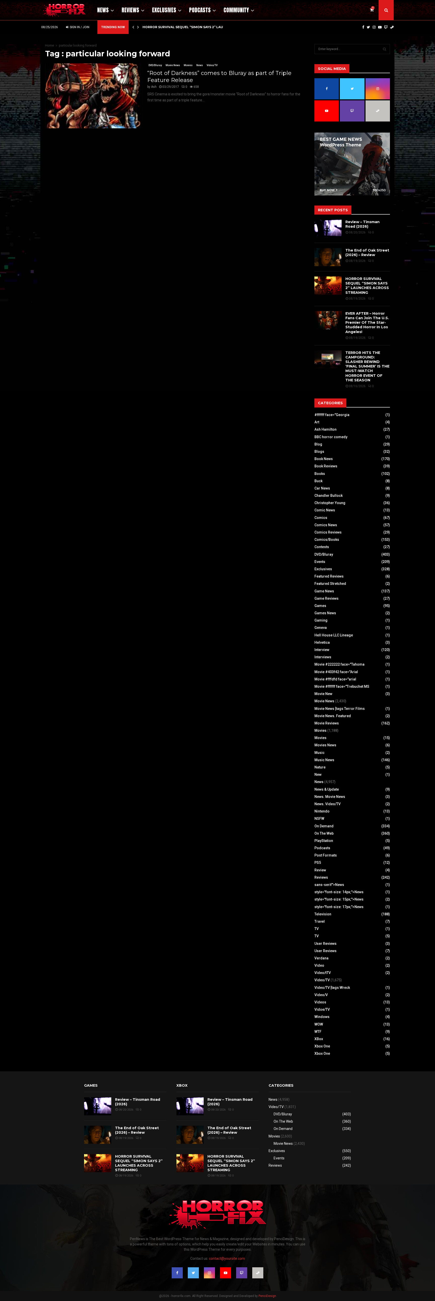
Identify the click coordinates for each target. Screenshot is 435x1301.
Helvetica (322, 642)
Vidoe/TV (322, 1009)
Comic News (324, 510)
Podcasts (200, 10)
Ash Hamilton (325, 429)
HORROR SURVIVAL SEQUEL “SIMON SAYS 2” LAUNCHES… (189, 27)
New (317, 775)
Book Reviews (325, 466)
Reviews (130, 10)
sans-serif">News (329, 885)
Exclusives (164, 10)
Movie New (323, 694)
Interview (321, 650)
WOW (318, 1024)
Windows (322, 1017)
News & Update (326, 789)
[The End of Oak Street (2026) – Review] (328, 257)
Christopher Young (329, 503)
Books (319, 474)
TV (316, 929)
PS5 (317, 863)
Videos (320, 1002)
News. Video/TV (327, 804)
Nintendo (322, 811)
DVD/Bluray (155, 65)
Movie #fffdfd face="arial (335, 679)
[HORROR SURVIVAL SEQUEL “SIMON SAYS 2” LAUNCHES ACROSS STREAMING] (328, 285)
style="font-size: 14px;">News (339, 892)
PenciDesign (267, 1296)
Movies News (325, 745)
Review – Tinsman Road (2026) (362, 224)
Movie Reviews (326, 723)
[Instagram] (374, 27)
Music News (324, 760)
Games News (325, 613)
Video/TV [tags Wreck (332, 988)
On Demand (324, 826)
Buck (318, 481)
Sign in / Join (79, 27)
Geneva (320, 628)
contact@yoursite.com (227, 1258)
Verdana (321, 958)
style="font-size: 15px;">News (339, 899)
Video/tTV (322, 973)
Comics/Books (326, 540)
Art (316, 422)
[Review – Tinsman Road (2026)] (328, 229)
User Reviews (325, 944)
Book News (323, 459)
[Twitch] (386, 27)
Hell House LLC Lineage (333, 635)
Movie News (173, 65)
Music (319, 753)
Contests (321, 547)
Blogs (319, 452)
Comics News (325, 525)
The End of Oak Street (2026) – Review (367, 252)
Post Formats (325, 855)
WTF (317, 1032)
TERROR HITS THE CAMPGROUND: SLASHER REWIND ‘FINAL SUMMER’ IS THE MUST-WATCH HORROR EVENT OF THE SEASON (367, 366)
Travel (319, 921)
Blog (318, 444)
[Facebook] (363, 27)
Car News (322, 488)
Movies (188, 65)
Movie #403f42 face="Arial (336, 672)
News (103, 10)
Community (236, 10)
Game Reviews (326, 598)
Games (320, 606)
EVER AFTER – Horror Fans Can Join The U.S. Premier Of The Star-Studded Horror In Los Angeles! (367, 322)
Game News (324, 591)
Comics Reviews (328, 532)
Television (322, 914)
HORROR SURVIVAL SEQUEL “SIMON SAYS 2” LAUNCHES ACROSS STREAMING (367, 285)
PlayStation (323, 841)
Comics (320, 518)
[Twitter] (368, 27)
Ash (154, 87)
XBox (318, 1039)
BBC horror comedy (330, 437)
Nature (319, 767)
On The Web (324, 833)
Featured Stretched (330, 584)
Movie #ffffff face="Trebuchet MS (341, 686)
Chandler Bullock (328, 496)
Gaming (321, 620)
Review (320, 870)
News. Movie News (329, 797)
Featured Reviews (329, 576)
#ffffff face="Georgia (331, 415)
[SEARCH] (384, 49)
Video (319, 965)
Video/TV (212, 65)
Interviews (322, 657)
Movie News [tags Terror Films (339, 709)
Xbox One (322, 1046)
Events (319, 562)
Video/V (321, 995)
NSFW (319, 819)
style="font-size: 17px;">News (339, 907)
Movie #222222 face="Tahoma (339, 664)
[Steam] (392, 27)
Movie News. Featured (332, 716)
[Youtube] (380, 27)
